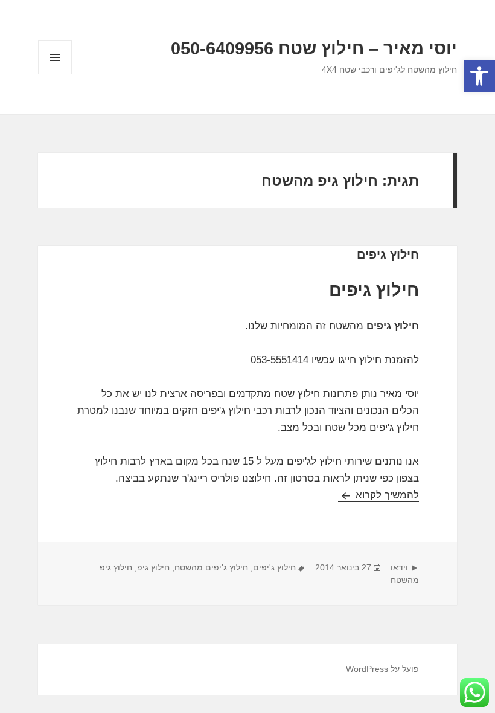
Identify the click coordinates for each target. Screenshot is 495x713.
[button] (479, 76)
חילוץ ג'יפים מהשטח (211, 567)
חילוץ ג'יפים (274, 567)
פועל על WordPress (382, 669)
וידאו (399, 567)
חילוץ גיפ (153, 567)
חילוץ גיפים (388, 254)
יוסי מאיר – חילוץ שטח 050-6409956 (314, 48)
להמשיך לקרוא (378, 495)
